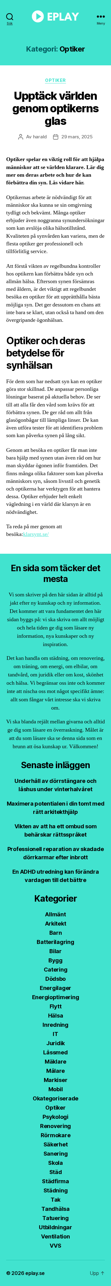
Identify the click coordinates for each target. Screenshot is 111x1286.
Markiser (56, 1080)
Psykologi (55, 1117)
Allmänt (55, 914)
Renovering (55, 1126)
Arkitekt (55, 923)
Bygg (55, 960)
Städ (55, 1172)
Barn (55, 933)
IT (55, 1034)
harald (40, 137)
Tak (55, 1199)
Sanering (55, 1153)
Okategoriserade (55, 1098)
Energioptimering (55, 997)
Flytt (56, 1006)
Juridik (55, 1043)
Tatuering (55, 1218)
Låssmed (55, 1052)
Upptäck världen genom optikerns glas (55, 108)
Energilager (55, 988)
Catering (56, 969)
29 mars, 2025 (77, 137)
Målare (55, 1071)
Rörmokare (56, 1135)
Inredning (55, 1025)
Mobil (55, 1089)
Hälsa (55, 1015)
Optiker (55, 80)
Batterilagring (55, 942)
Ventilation (55, 1236)
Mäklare (55, 1061)
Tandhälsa (55, 1209)
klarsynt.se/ (36, 534)
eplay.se (35, 1273)
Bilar (55, 951)
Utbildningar (55, 1227)
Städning (55, 1190)
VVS (55, 1245)
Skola (55, 1163)
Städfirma (55, 1181)
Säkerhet (55, 1144)
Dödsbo (55, 979)
